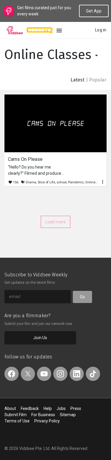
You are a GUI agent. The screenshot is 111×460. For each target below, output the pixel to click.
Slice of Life (46, 182)
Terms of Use (17, 421)
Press (75, 408)
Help (48, 408)
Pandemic (76, 182)
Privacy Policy (47, 421)
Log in (100, 30)
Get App (94, 11)
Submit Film (15, 414)
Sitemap (68, 414)
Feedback (30, 408)
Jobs (61, 408)
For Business (43, 414)
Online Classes (49, 54)
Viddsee (15, 30)
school (62, 182)
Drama (31, 182)
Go (82, 296)
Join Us (40, 337)
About (10, 408)
